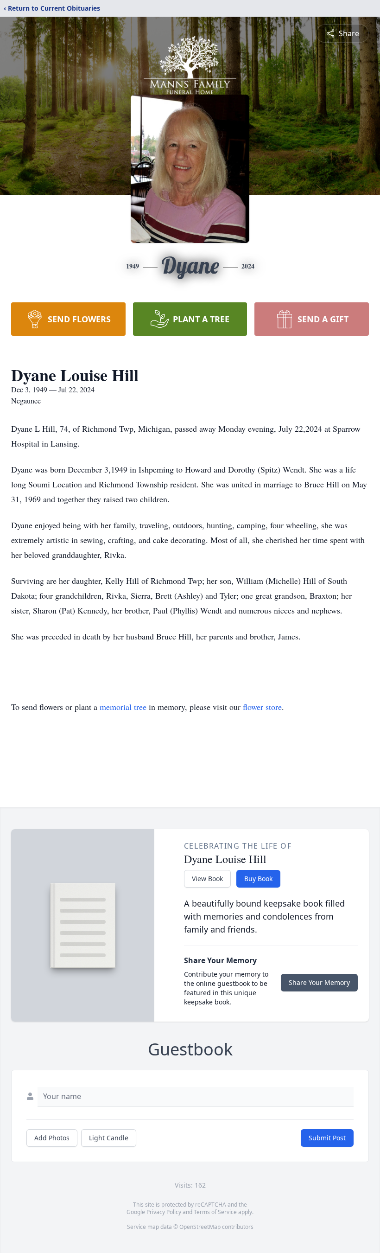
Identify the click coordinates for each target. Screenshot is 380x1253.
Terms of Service (215, 1212)
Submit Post (327, 1137)
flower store (262, 706)
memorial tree (123, 706)
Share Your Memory (319, 982)
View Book (207, 878)
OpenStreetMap (200, 1227)
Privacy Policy (163, 1212)
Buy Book (258, 878)
